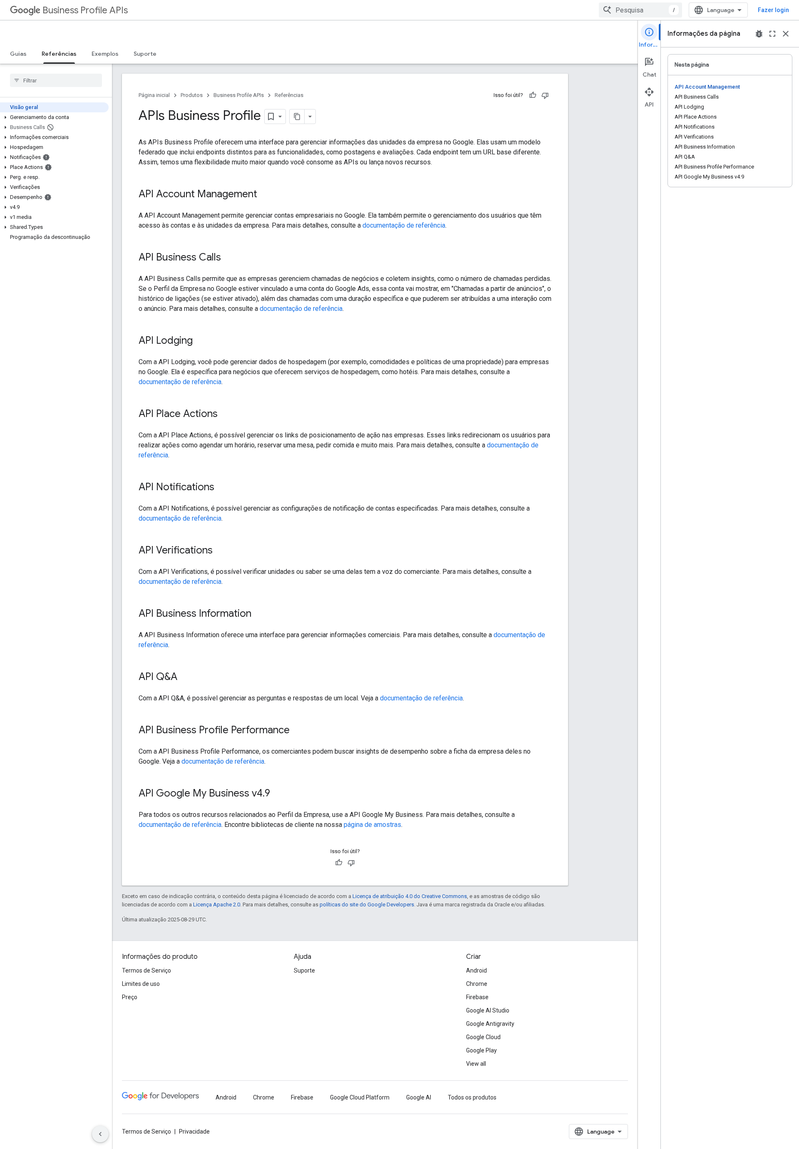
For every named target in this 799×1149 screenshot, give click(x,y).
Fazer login (773, 10)
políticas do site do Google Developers (367, 904)
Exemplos (105, 53)
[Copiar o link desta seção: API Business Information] (259, 614)
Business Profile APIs (85, 10)
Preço (129, 997)
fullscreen (772, 34)
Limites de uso (141, 983)
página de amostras (372, 825)
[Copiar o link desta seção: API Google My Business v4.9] (278, 794)
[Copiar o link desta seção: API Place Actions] (226, 414)
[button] (54, 117)
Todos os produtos (472, 1097)
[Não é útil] (545, 95)
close (786, 34)
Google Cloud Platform (360, 1097)
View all (476, 1063)
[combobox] (640, 9)
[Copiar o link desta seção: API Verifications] (221, 551)
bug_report (759, 34)
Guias (18, 53)
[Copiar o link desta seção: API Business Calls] (229, 258)
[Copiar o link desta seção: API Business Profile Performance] (298, 731)
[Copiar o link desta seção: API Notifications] (222, 488)
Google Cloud (483, 1037)
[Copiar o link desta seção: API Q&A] (185, 677)
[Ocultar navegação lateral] (100, 1134)
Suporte (145, 53)
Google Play (481, 1050)
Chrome (476, 983)
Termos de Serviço (146, 970)
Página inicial (154, 95)
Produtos (192, 95)
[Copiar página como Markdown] (297, 116)
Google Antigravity (490, 1023)
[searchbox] (56, 80)
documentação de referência (403, 225)
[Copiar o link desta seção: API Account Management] (265, 195)
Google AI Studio (487, 1010)
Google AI (418, 1097)
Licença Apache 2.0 (216, 904)
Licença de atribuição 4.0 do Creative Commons (409, 896)
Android (476, 970)
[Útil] (532, 95)
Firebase (477, 997)
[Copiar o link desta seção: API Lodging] (201, 341)
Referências (59, 53)
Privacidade (194, 1131)
